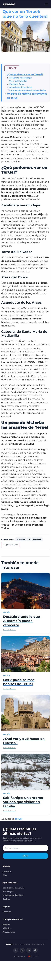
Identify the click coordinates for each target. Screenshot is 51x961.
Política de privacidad (13, 895)
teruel (18, 818)
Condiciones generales (13, 888)
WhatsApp (21, 539)
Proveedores (9, 932)
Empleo (6, 925)
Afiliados (7, 928)
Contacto (7, 912)
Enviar (25, 856)
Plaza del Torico (16, 84)
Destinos (7, 871)
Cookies (6, 899)
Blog (5, 875)
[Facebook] (15, 950)
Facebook (37, 539)
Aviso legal (8, 892)
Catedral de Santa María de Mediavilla (27, 90)
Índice (12, 68)
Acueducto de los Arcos (20, 87)
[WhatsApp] (35, 950)
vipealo (9, 4)
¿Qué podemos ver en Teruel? (25, 74)
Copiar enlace (11, 544)
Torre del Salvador (18, 81)
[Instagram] (22, 950)
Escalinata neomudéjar (20, 78)
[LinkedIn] (28, 950)
